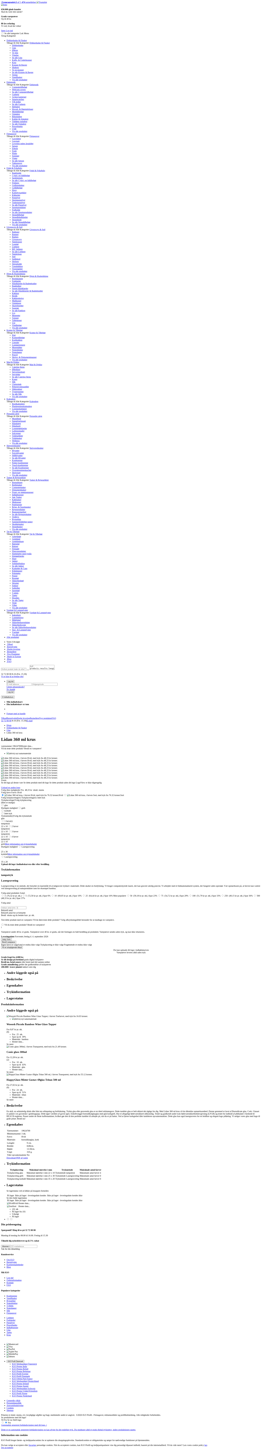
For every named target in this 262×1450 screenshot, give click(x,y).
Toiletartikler (17, 436)
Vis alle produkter (19, 80)
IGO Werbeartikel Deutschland (25, 1381)
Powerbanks (17, 126)
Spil (13, 256)
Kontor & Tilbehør (15, 330)
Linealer (15, 342)
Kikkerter (16, 195)
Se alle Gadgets (18, 104)
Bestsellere (11, 652)
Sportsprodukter (19, 207)
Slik (13, 382)
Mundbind (16, 418)
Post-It (15, 355)
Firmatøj (15, 549)
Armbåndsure (18, 541)
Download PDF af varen (17, 1158)
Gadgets (15, 94)
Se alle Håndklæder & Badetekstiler (27, 291)
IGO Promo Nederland (22, 1396)
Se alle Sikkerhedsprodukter (24, 627)
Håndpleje (16, 423)
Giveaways (17, 239)
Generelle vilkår (13, 1400)
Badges (15, 237)
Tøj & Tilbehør (13, 531)
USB (14, 129)
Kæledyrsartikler (19, 193)
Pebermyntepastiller (20, 387)
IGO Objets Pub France (22, 1379)
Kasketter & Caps (19, 568)
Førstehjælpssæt (19, 421)
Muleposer (16, 502)
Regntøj (15, 578)
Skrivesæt (16, 473)
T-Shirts (10, 1306)
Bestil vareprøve (8, 942)
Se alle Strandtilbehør (21, 222)
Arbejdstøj (16, 536)
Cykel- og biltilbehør (21, 175)
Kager (14, 379)
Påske (14, 153)
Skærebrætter (17, 306)
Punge (14, 576)
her (205, 1445)
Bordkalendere (18, 404)
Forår (14, 151)
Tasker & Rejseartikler (16, 477)
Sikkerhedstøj (18, 581)
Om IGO (10, 1260)
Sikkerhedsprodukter (21, 622)
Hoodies (15, 598)
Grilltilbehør (17, 188)
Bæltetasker (17, 485)
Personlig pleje (13, 414)
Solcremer (16, 433)
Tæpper (15, 318)
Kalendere (11, 399)
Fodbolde (16, 210)
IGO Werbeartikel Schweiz (23, 1388)
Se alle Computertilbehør (22, 92)
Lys (13, 313)
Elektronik (11, 82)
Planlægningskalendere (22, 406)
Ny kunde (11, 689)
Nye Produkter (13, 654)
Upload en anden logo (10, 787)
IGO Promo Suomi (20, 1386)
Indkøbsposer (18, 495)
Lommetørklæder (19, 428)
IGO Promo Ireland (20, 1383)
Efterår (15, 148)
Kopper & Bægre (19, 65)
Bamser (15, 234)
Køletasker (16, 500)
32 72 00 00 (6, 721)
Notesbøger (17, 352)
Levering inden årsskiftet (22, 143)
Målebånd (16, 620)
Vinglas (15, 55)
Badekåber (16, 286)
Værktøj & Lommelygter (17, 610)
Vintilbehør (17, 325)
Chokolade (16, 384)
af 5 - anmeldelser (18, 2)
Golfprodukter (18, 185)
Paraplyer (16, 197)
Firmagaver (11, 134)
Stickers (15, 261)
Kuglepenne (17, 460)
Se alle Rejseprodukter (21, 514)
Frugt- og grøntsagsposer (22, 492)
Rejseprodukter (18, 509)
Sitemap (10, 1410)
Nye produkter (45, 718)
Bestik (14, 296)
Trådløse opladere (19, 121)
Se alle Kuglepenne (20, 468)
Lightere (15, 247)
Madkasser (16, 301)
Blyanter (15, 450)
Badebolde (16, 173)
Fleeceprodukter (19, 551)
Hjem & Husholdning (16, 274)
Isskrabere (16, 615)
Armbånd (16, 539)
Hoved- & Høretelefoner (22, 109)
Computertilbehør (19, 87)
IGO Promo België (20, 1369)
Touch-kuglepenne (20, 465)
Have (14, 190)
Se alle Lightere (19, 251)
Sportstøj (16, 590)
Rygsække (16, 519)
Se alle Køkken (18, 310)
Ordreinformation (14, 1280)
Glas (14, 48)
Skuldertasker (18, 524)
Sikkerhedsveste (19, 625)
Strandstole (17, 220)
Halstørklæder (18, 556)
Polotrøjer (16, 573)
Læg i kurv (6, 939)
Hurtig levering (13, 649)
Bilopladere (17, 116)
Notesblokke (17, 350)
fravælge (32, 1445)
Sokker (15, 585)
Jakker (15, 561)
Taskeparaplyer (18, 202)
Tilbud (10, 644)
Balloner (15, 232)
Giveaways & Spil (14, 227)
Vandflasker (17, 77)
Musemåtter (17, 347)
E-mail (29, 721)
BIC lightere (17, 249)
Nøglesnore (17, 242)
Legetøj (15, 244)
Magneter (16, 315)
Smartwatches (18, 99)
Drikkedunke (17, 45)
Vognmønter (17, 269)
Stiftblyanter (17, 455)
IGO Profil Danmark (15, 1361)
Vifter (14, 605)
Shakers (15, 67)
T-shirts (15, 593)
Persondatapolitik (14, 1403)
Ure (13, 323)
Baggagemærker (19, 512)
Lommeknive (17, 617)
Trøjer (14, 595)
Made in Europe (14, 656)
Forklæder (16, 281)
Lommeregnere (18, 345)
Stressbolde (17, 264)
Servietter (16, 374)
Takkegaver (17, 163)
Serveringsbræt (18, 372)
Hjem (9, 725)
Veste (14, 603)
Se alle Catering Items (21, 377)
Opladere (16, 114)
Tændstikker (17, 266)
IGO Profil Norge (19, 1393)
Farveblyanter (18, 453)
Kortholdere (17, 340)
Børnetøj (16, 544)
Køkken (15, 293)
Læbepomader (18, 431)
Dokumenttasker (19, 490)
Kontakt (10, 1283)
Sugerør (15, 308)
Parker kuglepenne (20, 463)
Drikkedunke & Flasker (17, 40)
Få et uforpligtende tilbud (12, 947)
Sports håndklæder (20, 288)
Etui (14, 335)
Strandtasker (17, 527)
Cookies (10, 1408)
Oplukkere (16, 303)
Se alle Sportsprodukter (22, 212)
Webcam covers (19, 89)
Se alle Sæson (18, 161)
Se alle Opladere (19, 124)
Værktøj (15, 632)
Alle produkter (13, 637)
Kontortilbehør (18, 337)
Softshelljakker (18, 563)
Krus (14, 62)
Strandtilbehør (18, 215)
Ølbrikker (16, 369)
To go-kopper (18, 70)
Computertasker (19, 487)
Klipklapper (17, 571)
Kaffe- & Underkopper (22, 60)
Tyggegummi (17, 391)
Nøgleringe (17, 254)
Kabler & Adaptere (20, 119)
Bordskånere (17, 279)
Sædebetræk (17, 178)
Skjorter (15, 583)
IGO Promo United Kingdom (24, 1391)
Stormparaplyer (18, 200)
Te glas (15, 53)
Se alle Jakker (18, 566)
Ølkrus (15, 50)
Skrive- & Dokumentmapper (24, 357)
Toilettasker (17, 438)
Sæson (15, 146)
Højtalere (16, 107)
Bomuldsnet (17, 482)
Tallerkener (17, 320)
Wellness (16, 441)
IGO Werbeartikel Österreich (24, 1364)
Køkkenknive (18, 298)
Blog (9, 659)
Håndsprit (16, 426)
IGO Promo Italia (19, 1366)
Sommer (15, 156)
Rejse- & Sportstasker (21, 507)
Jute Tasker (17, 497)
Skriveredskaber (13, 445)
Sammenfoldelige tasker (22, 522)
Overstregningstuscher (21, 470)
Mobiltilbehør (18, 112)
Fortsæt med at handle (16, 713)
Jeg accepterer (7, 1447)
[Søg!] (28, 669)
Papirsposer (17, 504)
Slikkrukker (17, 389)
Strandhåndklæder (20, 217)
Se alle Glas (17, 57)
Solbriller (16, 588)
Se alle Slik (17, 394)
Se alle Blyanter (19, 458)
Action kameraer (19, 97)
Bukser (15, 546)
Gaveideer (16, 139)
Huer (14, 558)
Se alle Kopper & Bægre (22, 72)
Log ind (10, 681)
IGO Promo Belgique (21, 1371)
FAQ (9, 661)
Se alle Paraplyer (19, 205)
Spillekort (16, 259)
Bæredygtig (12, 647)
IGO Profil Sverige (20, 1374)
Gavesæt (16, 141)
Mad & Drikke (13, 362)
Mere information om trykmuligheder (21, 844)
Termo (15, 75)
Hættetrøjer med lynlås (22, 554)
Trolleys (15, 517)
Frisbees (15, 183)
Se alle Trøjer (17, 600)
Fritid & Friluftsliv (14, 168)
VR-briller (16, 102)
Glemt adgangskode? (16, 687)
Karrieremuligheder (15, 1264)
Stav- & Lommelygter (21, 630)
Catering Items (18, 367)
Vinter (14, 158)
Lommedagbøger (19, 409)
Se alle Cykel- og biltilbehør (24, 180)
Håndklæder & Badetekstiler (24, 283)
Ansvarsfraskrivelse (15, 1405)
